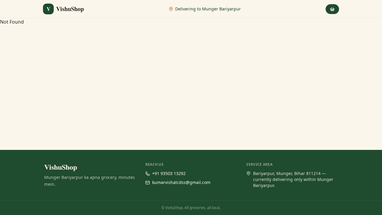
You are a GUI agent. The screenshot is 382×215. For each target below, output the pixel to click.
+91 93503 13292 (169, 173)
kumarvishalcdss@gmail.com (181, 182)
